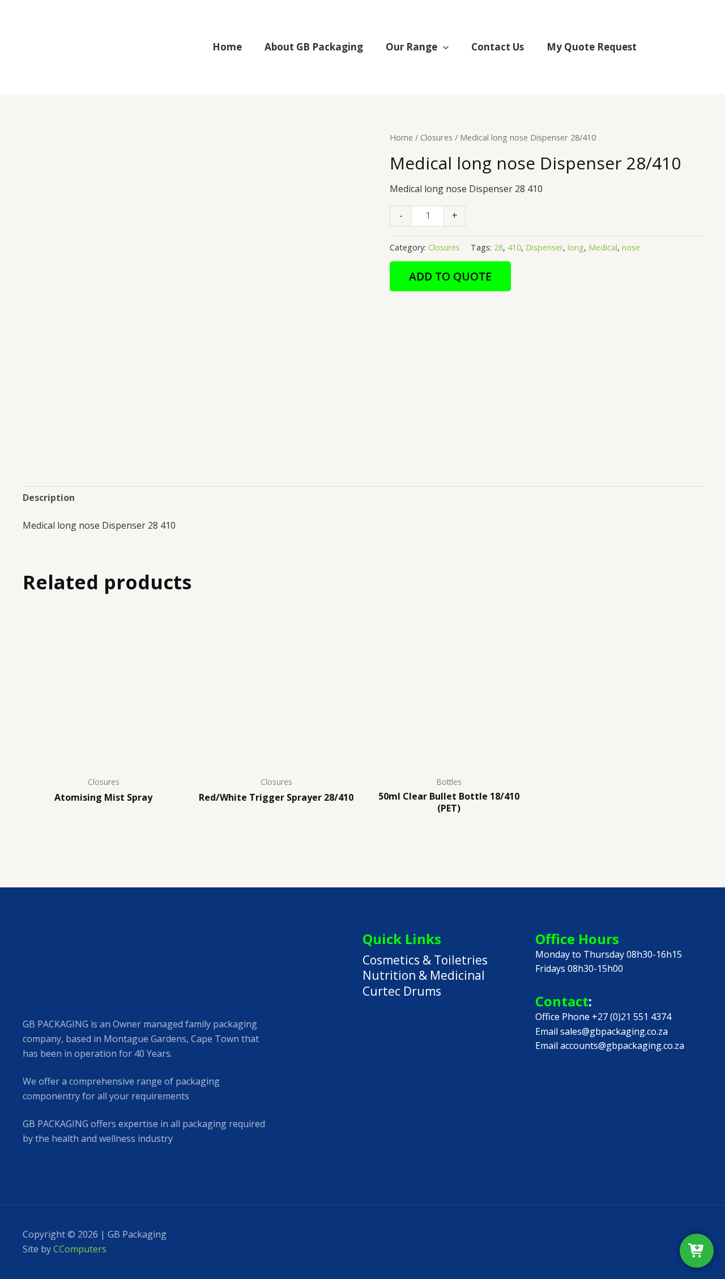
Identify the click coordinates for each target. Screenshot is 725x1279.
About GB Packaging (314, 46)
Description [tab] (49, 497)
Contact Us (497, 46)
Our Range (411, 46)
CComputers (79, 1249)
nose (631, 247)
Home (227, 46)
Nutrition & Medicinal (423, 975)
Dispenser (544, 247)
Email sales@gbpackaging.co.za (601, 1031)
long (576, 247)
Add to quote (450, 276)
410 (514, 247)
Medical (602, 247)
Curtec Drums (401, 991)
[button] (443, 46)
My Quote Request (592, 46)
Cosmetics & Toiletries (425, 960)
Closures (436, 137)
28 (498, 247)
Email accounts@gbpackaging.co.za (609, 1045)
